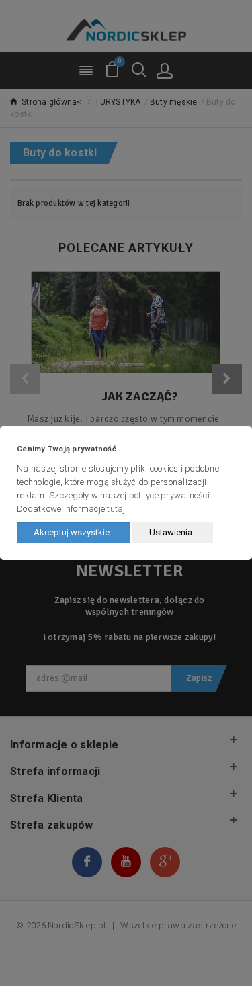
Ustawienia (170, 532)
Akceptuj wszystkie (72, 532)
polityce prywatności (169, 495)
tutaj (116, 509)
